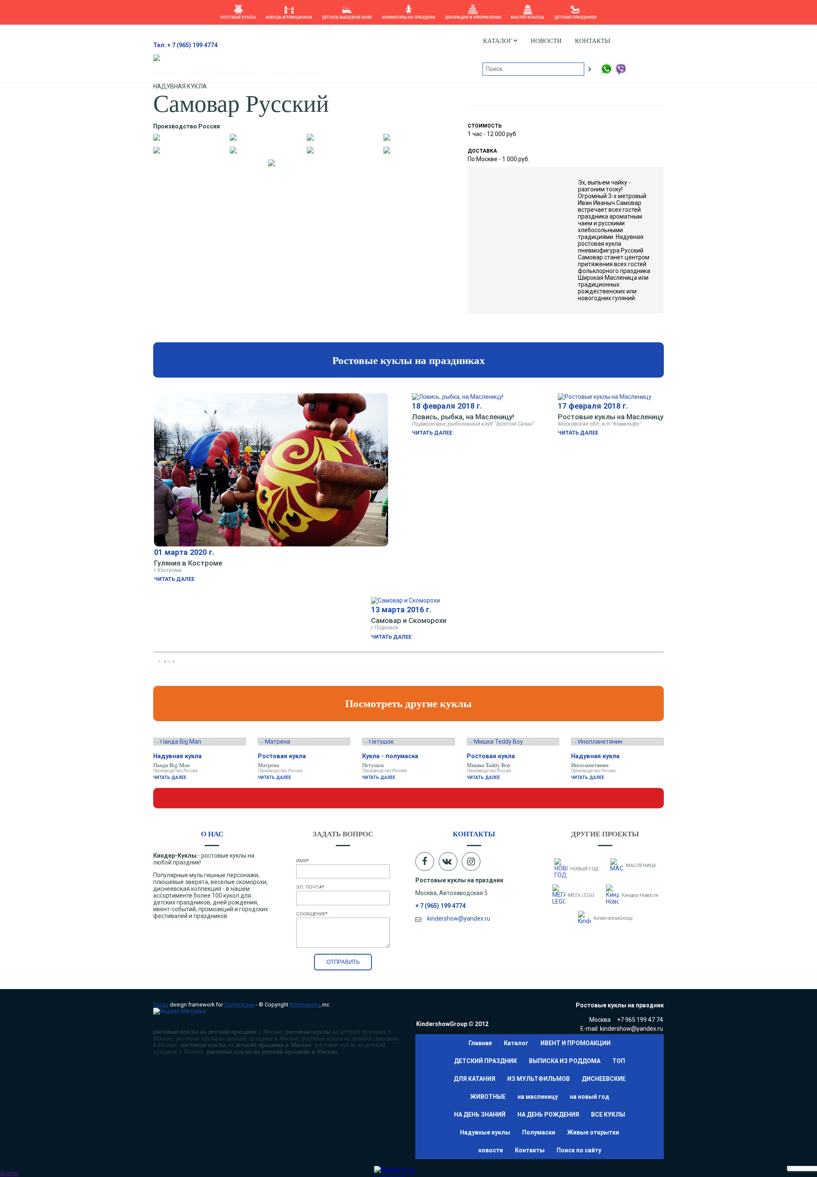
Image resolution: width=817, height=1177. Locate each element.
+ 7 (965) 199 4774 (440, 905)
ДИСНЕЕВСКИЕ (604, 1078)
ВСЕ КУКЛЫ (608, 1114)
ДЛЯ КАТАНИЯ (474, 1078)
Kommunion (305, 1004)
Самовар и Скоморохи (408, 620)
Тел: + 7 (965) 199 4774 (185, 45)
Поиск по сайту (579, 1150)
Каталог (516, 1043)
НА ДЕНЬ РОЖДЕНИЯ (548, 1114)
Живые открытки (593, 1132)
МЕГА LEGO (581, 895)
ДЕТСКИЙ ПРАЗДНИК (485, 1061)
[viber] (620, 73)
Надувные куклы (485, 1132)
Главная (480, 1043)
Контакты (592, 40)
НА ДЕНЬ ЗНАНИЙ (480, 1114)
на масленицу (537, 1096)
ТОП (618, 1061)
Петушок (373, 765)
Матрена (268, 765)
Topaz (161, 1004)
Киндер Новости (640, 895)
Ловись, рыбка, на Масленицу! (463, 416)
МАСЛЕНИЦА (641, 865)
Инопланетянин (589, 765)
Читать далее (174, 579)
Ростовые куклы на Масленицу (610, 416)
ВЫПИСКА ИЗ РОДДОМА (564, 1061)
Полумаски (538, 1132)
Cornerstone (239, 1004)
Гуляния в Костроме (188, 563)
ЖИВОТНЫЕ (488, 1096)
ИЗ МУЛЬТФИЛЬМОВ (538, 1078)
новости (546, 40)
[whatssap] (607, 73)
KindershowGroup (613, 918)
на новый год (589, 1096)
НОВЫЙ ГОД (584, 869)
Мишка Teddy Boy (489, 765)
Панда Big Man (171, 765)
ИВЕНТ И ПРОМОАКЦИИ (575, 1043)
